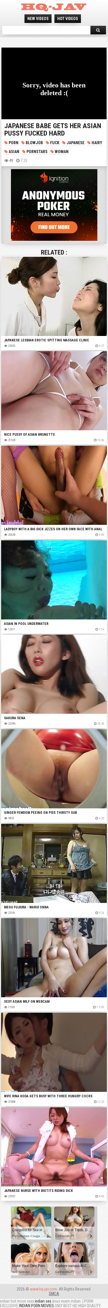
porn (13, 142)
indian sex (43, 1301)
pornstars (37, 151)
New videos (38, 18)
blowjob (34, 142)
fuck (54, 142)
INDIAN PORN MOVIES (36, 1305)
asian (13, 151)
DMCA (54, 1293)
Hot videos (67, 18)
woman (61, 151)
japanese (75, 142)
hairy (96, 142)
